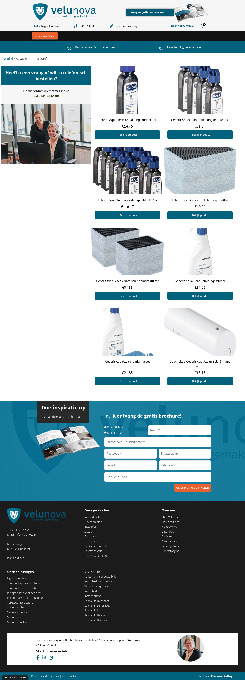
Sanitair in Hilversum (96, 620)
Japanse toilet (92, 571)
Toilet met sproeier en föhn (23, 583)
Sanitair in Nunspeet (96, 600)
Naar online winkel (183, 26)
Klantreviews (169, 526)
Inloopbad (90, 591)
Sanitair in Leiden (94, 610)
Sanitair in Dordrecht (97, 605)
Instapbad (90, 526)
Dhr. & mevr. (115, 433)
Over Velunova (170, 517)
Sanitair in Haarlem (95, 615)
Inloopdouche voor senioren (24, 593)
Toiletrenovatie (93, 551)
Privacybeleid (39, 676)
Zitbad (88, 531)
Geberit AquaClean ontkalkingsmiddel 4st (200, 120)
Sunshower (91, 541)
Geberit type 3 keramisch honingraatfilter (200, 200)
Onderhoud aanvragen (127, 26)
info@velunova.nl (49, 26)
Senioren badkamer (19, 622)
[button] (83, 36)
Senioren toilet (16, 607)
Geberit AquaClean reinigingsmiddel (200, 281)
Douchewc (90, 536)
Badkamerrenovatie (96, 546)
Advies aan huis (171, 541)
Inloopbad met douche (98, 581)
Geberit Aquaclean (95, 555)
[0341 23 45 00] (75, 26)
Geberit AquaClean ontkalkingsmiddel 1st (127, 120)
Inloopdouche (92, 517)
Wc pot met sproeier (96, 586)
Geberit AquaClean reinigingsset (127, 361)
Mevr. (122, 427)
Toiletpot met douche (20, 602)
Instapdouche (92, 596)
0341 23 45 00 (87, 26)
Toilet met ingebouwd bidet (100, 576)
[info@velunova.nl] (36, 26)
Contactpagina (170, 551)
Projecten (167, 536)
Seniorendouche (17, 612)
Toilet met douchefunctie (22, 588)
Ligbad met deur (17, 578)
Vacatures (168, 531)
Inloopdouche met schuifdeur (25, 597)
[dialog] (15, 677)
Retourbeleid (69, 676)
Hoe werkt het (170, 522)
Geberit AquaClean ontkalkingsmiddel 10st (127, 200)
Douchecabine (93, 522)
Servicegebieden (171, 546)
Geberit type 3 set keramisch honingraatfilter (127, 281)
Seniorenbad (15, 617)
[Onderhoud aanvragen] (111, 26)
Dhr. (110, 427)
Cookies (54, 676)
